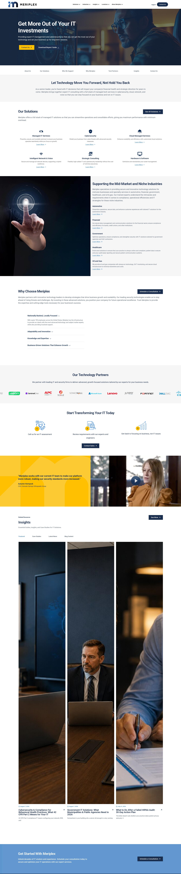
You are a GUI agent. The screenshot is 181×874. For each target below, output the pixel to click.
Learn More (40, 144)
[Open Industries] (89, 4)
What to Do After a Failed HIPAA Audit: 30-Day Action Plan (135, 811)
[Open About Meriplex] (122, 4)
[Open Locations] (108, 4)
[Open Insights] (98, 4)
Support (153, 4)
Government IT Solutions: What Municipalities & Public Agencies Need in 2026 (88, 812)
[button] (135, 481)
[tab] (21, 536)
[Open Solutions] (79, 4)
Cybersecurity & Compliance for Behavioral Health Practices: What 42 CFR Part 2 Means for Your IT (37, 812)
